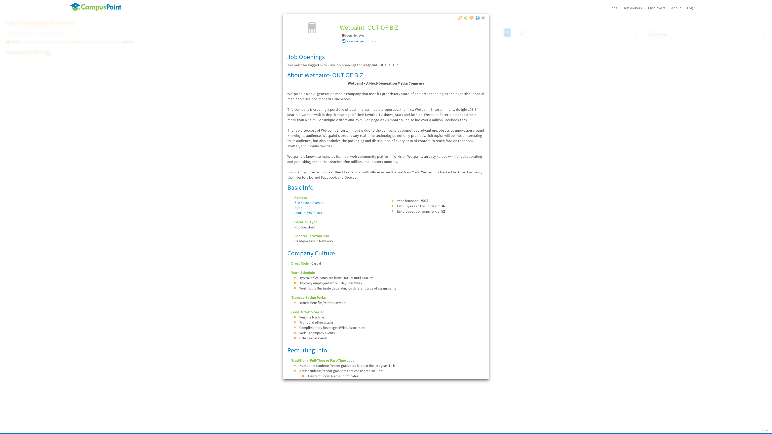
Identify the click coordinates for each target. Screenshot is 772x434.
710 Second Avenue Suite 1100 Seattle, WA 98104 (308, 208)
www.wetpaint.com (360, 41)
